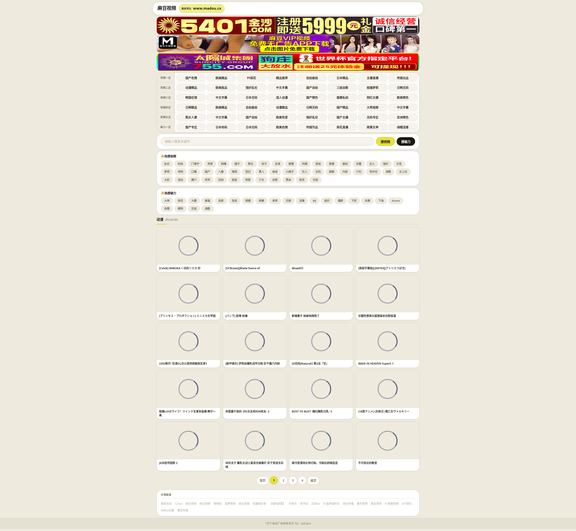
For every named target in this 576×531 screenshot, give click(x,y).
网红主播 (372, 97)
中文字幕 (282, 87)
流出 (180, 180)
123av (178, 504)
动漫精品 (191, 87)
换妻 (331, 164)
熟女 (250, 164)
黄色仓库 (166, 504)
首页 (263, 480)
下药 (354, 201)
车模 (367, 201)
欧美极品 (221, 87)
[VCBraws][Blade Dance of (242, 268)
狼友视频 (376, 504)
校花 (302, 180)
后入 (372, 164)
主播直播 (372, 78)
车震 (358, 164)
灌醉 (340, 201)
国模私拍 (342, 97)
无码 (318, 172)
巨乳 (399, 164)
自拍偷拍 (312, 78)
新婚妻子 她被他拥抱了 (306, 316)
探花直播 (342, 127)
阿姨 (304, 164)
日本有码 (221, 127)
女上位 (403, 172)
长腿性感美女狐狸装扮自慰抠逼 (377, 316)
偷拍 (345, 164)
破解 (331, 172)
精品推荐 (282, 78)
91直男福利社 (331, 504)
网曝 (223, 164)
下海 (381, 201)
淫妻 (302, 201)
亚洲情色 (403, 117)
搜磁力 (406, 141)
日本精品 (342, 78)
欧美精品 (221, 78)
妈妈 (180, 164)
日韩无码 (403, 87)
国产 (207, 172)
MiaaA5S (297, 268)
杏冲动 (304, 504)
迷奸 (327, 201)
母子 (264, 164)
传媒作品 (312, 127)
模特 (180, 209)
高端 (207, 201)
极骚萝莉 (372, 87)
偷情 (291, 164)
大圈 (194, 201)
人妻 (221, 172)
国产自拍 (312, 87)
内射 (345, 172)
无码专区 (372, 117)
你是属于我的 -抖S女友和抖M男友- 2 (247, 411)
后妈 (221, 180)
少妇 (358, 172)
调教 (388, 172)
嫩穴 (194, 180)
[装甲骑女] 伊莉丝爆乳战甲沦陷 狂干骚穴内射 (252, 363)
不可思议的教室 (367, 463)
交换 (288, 201)
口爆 (194, 172)
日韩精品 (191, 107)
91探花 (251, 78)
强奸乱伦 (251, 87)
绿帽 (248, 201)
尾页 (313, 480)
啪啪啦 (218, 504)
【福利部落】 (277, 504)
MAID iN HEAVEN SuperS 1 (376, 363)
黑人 (261, 172)
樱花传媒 (182, 510)
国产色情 (191, 78)
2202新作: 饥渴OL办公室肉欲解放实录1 (183, 363)
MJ (314, 201)
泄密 (210, 164)
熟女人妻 (191, 117)
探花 (180, 201)
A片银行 (407, 504)
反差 (277, 164)
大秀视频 (372, 107)
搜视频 (385, 141)
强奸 (385, 164)
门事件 (195, 164)
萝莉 (167, 172)
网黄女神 (372, 127)
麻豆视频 (191, 504)
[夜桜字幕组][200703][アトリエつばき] (381, 268)
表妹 (318, 164)
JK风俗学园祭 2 (168, 463)
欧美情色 (403, 97)
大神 (167, 201)
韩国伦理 (191, 97)
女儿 (304, 172)
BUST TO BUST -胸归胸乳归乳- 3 (312, 411)
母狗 (180, 172)
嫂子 (237, 164)
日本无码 (251, 97)
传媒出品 (403, 78)
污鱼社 (293, 504)
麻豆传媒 (348, 504)
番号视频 (362, 504)
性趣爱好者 (259, 504)
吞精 (167, 209)
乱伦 (167, 164)
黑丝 (288, 180)
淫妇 (248, 172)
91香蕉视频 (392, 504)
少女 (261, 180)
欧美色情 (282, 127)
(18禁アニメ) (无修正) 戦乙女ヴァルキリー (384, 411)
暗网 (234, 172)
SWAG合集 (167, 510)
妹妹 (275, 172)
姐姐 (234, 180)
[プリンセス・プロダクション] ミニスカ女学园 (187, 316)
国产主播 (342, 117)
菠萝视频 (230, 504)
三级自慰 (342, 87)
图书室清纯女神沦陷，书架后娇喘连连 (315, 463)
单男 (275, 201)
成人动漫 (282, 97)
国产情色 (312, 97)
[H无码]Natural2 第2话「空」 (310, 363)
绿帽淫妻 (403, 127)
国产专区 (191, 127)
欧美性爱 (282, 117)
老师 (207, 180)
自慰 (275, 180)
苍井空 (373, 172)
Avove (396, 201)
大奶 (167, 180)
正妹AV (315, 504)
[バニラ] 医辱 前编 (236, 316)
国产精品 (342, 107)
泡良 (234, 201)
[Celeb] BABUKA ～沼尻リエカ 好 (179, 268)
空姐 (315, 180)
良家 (221, 201)
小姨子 (290, 172)
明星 (248, 180)
